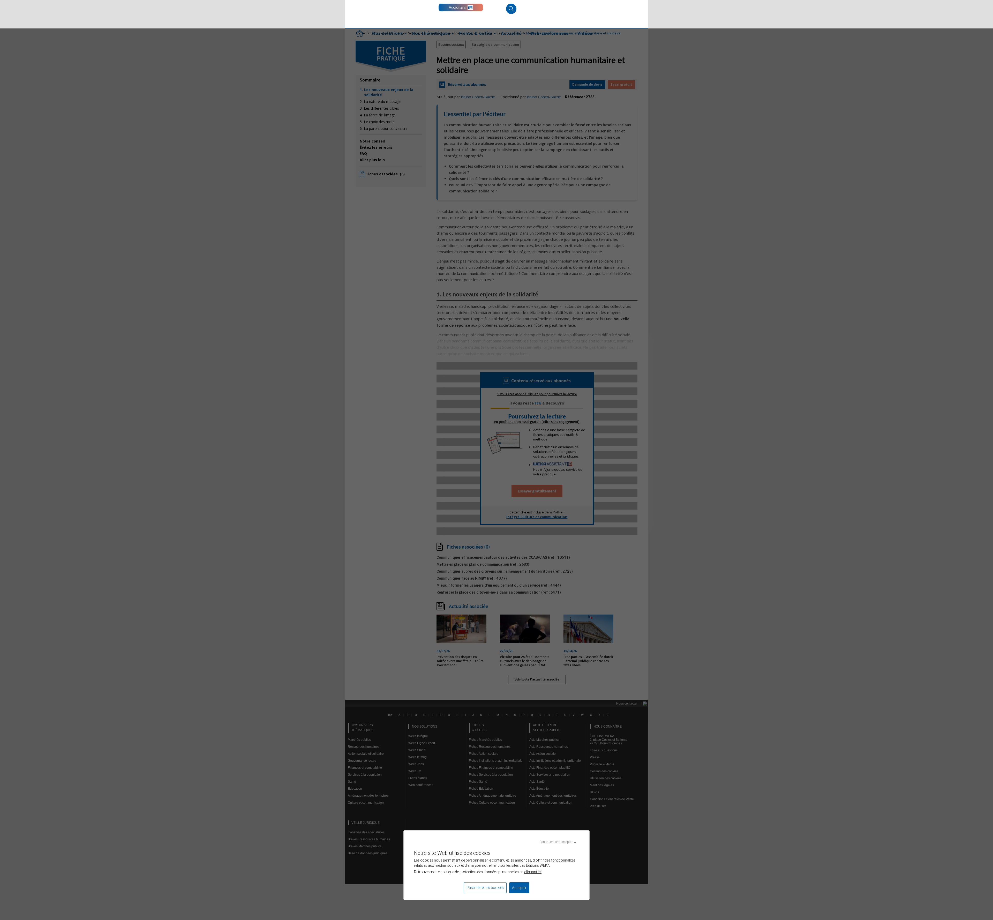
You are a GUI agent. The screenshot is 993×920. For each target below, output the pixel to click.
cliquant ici (532, 872)
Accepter (519, 887)
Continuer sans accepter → (557, 842)
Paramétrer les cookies (485, 887)
